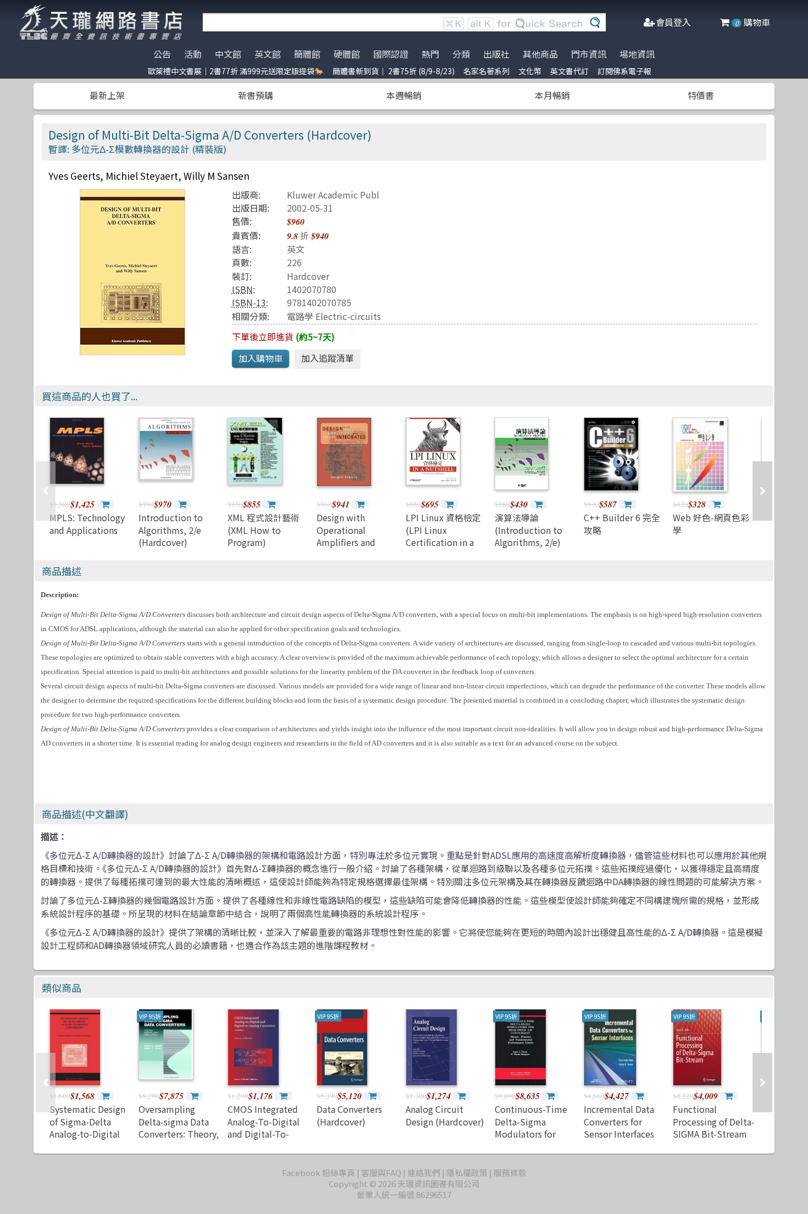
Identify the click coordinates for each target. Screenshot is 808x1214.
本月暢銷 (552, 95)
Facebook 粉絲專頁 (318, 1172)
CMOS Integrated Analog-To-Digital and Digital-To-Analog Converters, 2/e (266, 1133)
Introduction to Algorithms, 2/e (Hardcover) (171, 530)
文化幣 (529, 70)
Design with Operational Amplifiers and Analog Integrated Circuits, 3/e (353, 542)
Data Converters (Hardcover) (349, 1115)
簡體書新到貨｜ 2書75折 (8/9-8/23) (394, 70)
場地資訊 (637, 53)
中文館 (228, 53)
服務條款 (510, 1172)
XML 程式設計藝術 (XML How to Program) (264, 530)
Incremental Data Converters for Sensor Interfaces (619, 1121)
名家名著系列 (486, 70)
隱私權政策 (467, 1172)
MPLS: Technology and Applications (87, 523)
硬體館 (347, 53)
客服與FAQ (381, 1172)
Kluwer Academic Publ (333, 194)
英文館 (267, 53)
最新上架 (107, 95)
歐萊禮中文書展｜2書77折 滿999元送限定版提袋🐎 (236, 70)
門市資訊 (588, 53)
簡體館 (307, 53)
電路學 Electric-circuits (334, 316)
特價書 (701, 95)
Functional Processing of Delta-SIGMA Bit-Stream (714, 1121)
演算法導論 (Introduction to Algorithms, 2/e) (528, 530)
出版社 (496, 53)
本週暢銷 (404, 95)
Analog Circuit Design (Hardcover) (445, 1115)
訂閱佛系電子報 (624, 70)
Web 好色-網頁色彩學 (711, 523)
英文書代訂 (569, 70)
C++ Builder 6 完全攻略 (622, 523)
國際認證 (390, 53)
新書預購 (255, 95)
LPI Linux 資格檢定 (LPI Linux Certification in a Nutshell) (443, 536)
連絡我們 (423, 1172)
